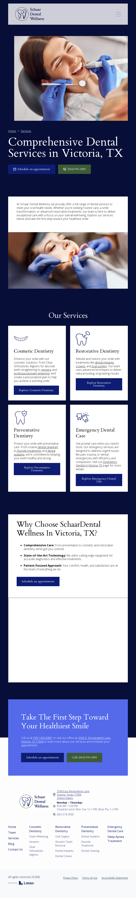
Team (12, 832)
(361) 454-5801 (42, 738)
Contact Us (15, 849)
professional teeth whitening (31, 373)
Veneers (34, 841)
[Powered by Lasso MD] (21, 883)
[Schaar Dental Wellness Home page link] (34, 801)
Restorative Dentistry (62, 829)
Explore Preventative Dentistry (37, 469)
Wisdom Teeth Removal (63, 843)
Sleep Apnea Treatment (115, 839)
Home (12, 131)
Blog (11, 844)
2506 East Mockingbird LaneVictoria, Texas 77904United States (73, 794)
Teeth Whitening (38, 836)
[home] (35, 14)
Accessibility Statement (115, 877)
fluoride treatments (28, 451)
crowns (80, 366)
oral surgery (99, 366)
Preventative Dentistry (89, 829)
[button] (118, 14)
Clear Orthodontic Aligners (36, 850)
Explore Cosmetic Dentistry (36, 390)
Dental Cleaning (90, 850)
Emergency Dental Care (115, 829)
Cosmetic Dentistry (35, 829)
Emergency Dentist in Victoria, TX (96, 464)
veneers (46, 370)
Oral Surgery (62, 836)
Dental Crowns (63, 856)
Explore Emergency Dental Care (99, 480)
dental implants (104, 362)
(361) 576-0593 (65, 814)
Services (13, 838)
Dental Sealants (90, 836)
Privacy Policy (70, 877)
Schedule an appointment (38, 581)
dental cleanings (47, 447)
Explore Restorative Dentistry (99, 384)
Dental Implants (64, 850)
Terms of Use (89, 877)
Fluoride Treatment (87, 843)
